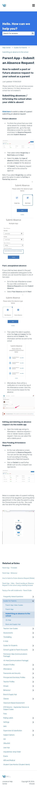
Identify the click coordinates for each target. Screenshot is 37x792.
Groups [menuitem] (5, 686)
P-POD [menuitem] (5, 641)
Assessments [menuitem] (8, 633)
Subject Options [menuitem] (9, 735)
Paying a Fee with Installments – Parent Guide (17, 590)
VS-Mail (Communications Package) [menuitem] (15, 661)
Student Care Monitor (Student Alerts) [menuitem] (16, 764)
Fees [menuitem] (5, 714)
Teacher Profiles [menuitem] (9, 682)
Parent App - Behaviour (9, 573)
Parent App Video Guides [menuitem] (14, 605)
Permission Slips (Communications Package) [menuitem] (15, 655)
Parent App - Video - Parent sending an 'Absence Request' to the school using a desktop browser (18, 584)
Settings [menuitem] (6, 722)
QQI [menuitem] (4, 739)
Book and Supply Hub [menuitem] (13, 624)
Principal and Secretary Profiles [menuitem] (14, 677)
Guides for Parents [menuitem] (9, 601)
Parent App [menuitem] (9, 609)
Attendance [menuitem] (7, 669)
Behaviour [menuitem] (6, 690)
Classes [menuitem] (6, 699)
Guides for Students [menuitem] (10, 645)
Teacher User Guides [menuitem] (10, 628)
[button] (33, 597)
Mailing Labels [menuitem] (8, 718)
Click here (6, 112)
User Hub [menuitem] (6, 748)
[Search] (33, 33)
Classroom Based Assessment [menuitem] (14, 703)
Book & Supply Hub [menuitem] (10, 694)
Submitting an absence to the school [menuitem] (18, 615)
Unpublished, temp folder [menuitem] (12, 752)
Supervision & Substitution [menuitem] (12, 731)
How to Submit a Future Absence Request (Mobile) (18, 578)
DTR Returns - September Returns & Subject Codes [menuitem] (16, 708)
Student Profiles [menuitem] (9, 665)
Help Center (6, 48)
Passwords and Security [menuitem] (12, 673)
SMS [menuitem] (5, 726)
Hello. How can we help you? (16, 26)
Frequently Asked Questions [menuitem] (13, 597)
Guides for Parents (20, 48)
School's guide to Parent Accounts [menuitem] (15, 650)
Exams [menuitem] (5, 756)
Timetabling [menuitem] (7, 637)
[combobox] (16, 33)
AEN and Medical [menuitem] (9, 760)
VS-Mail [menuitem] (8, 620)
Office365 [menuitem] (6, 743)
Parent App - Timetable (9, 568)
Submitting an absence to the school (15, 52)
